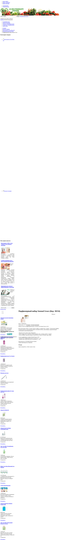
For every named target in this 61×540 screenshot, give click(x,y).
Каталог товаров (6, 29)
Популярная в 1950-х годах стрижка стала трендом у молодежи (7, 244)
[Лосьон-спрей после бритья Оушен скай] (4, 510)
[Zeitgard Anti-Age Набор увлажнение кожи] (4, 435)
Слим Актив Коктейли (5, 485)
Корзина (2, 19)
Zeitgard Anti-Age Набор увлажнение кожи (5, 429)
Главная (4, 28)
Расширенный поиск (24, 16)
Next (5, 309)
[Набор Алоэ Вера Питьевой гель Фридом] (4, 473)
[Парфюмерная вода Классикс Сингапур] (4, 344)
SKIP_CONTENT (6, 2)
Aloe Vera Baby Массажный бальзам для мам (6, 523)
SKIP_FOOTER (6, 3)
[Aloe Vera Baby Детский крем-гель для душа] (4, 453)
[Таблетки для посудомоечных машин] (4, 324)
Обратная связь (6, 6)
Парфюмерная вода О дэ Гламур (7, 356)
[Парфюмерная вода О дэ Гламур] (4, 362)
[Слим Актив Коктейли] (4, 491)
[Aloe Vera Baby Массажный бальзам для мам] (4, 529)
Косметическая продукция (8, 31)
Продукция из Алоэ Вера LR (9, 30)
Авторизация (5, 5)
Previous (2, 309)
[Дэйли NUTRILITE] (4, 416)
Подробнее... (3, 334)
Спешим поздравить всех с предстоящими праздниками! (7, 261)
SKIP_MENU (5, 1)
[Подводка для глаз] (4, 379)
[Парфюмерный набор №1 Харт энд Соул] (4, 398)
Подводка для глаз (4, 373)
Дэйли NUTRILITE (4, 410)
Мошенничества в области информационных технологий (7, 287)
